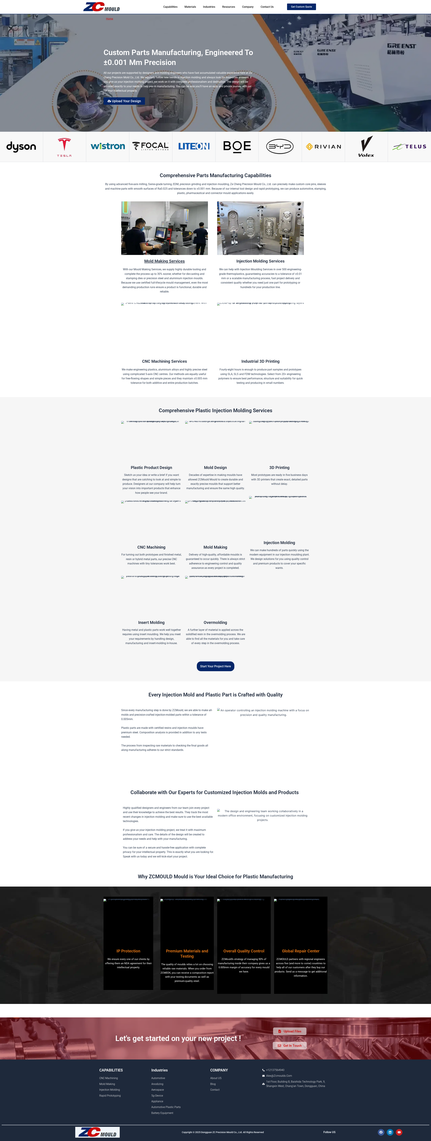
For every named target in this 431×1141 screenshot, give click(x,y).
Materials (190, 6)
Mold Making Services (164, 261)
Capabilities (170, 6)
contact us (267, 6)
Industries (209, 6)
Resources (228, 6)
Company (248, 6)
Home (109, 18)
